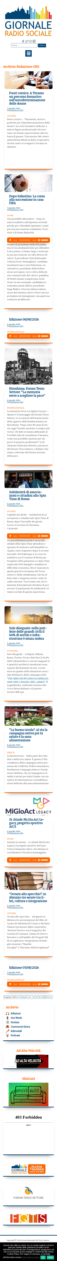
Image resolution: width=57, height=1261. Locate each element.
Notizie (15, 1022)
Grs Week (16, 1017)
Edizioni (16, 1013)
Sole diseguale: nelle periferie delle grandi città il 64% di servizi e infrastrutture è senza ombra (28, 633)
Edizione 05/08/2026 (24, 967)
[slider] (45, 239)
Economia (12, 651)
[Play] (10, 240)
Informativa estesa (30, 1257)
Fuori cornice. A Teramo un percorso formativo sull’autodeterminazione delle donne (27, 98)
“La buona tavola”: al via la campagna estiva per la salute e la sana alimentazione (28, 735)
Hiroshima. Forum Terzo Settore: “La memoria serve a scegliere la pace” (27, 392)
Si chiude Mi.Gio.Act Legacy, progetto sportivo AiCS (26, 823)
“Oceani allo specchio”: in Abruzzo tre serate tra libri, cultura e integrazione (28, 897)
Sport (10, 215)
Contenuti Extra (20, 1026)
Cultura (11, 116)
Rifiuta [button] (50, 1257)
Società (11, 511)
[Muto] (39, 240)
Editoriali (16, 1031)
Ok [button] (43, 1257)
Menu (28, 53)
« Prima (22, 997)
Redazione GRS (16, 110)
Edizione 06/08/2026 (24, 319)
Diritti (11, 752)
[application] (28, 240)
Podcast (15, 1035)
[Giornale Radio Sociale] (28, 20)
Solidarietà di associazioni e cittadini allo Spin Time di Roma (27, 495)
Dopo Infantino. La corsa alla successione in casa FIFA (27, 199)
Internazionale (15, 332)
